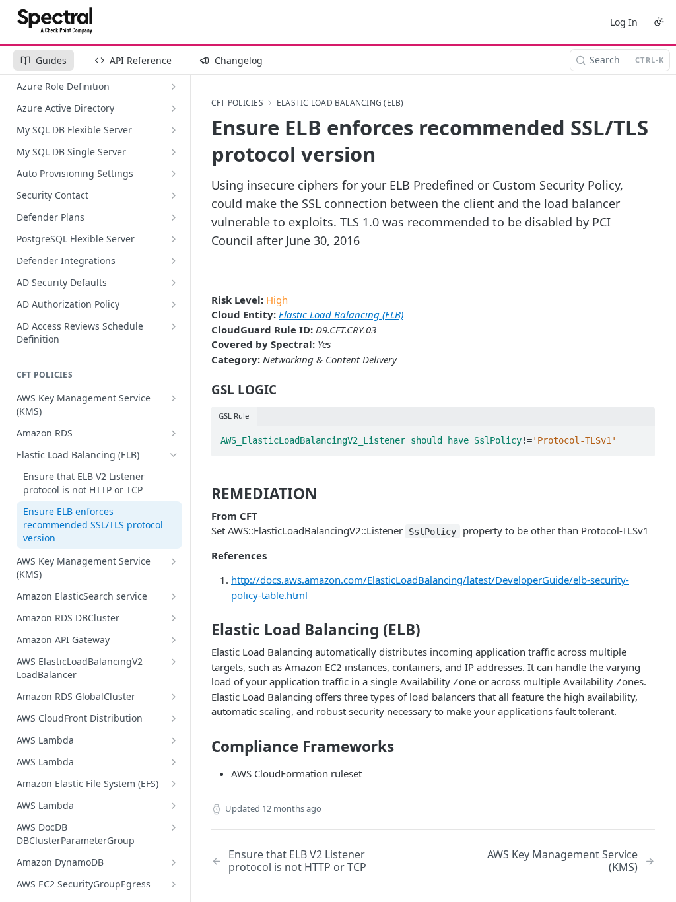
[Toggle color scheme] (658, 21)
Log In (624, 22)
